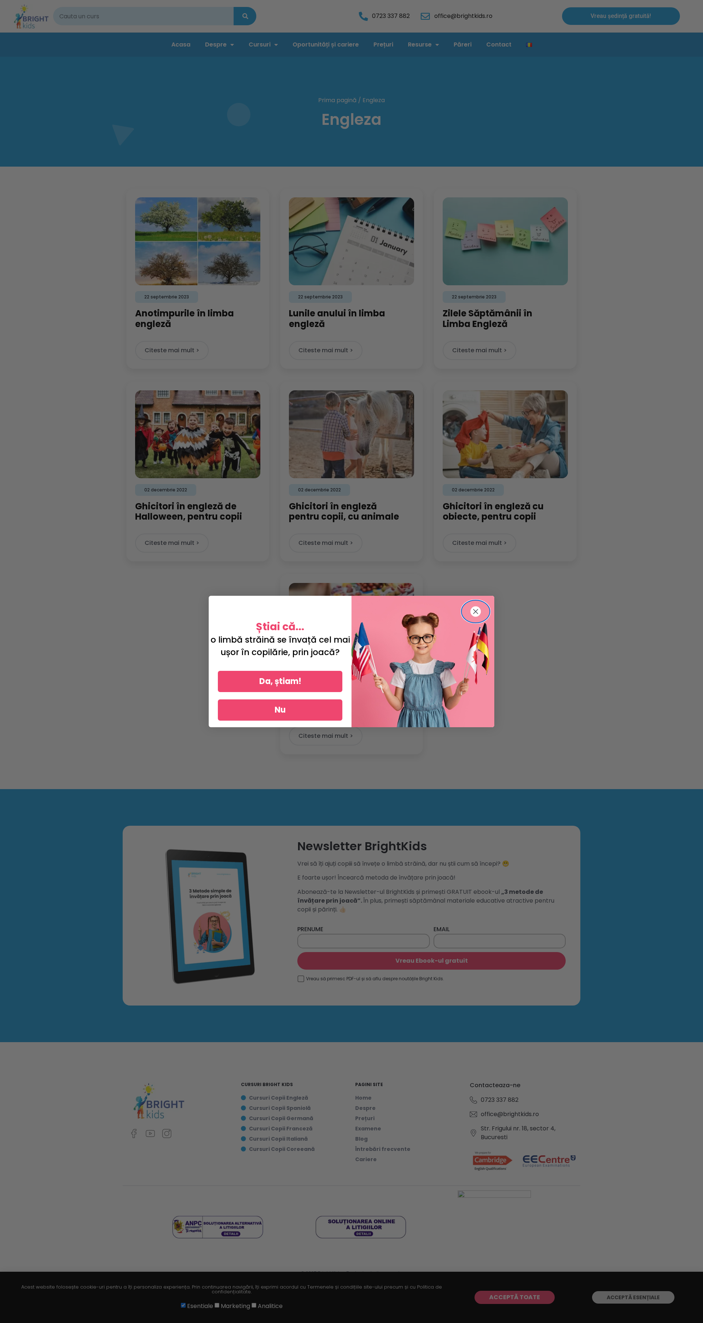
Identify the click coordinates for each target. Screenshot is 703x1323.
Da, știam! (280, 681)
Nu (280, 710)
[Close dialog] (475, 611)
